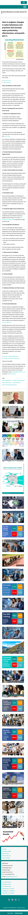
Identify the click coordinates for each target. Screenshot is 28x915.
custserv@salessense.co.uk (18, 372)
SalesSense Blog (6, 884)
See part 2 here (7, 82)
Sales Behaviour (17, 382)
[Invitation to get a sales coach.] (13, 589)
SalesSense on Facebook (8, 890)
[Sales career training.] (13, 662)
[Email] (19, 900)
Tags (3, 378)
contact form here (11, 374)
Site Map (4, 849)
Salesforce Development (19, 380)
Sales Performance (6, 382)
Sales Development (7, 380)
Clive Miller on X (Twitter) (8, 893)
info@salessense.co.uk (11, 876)
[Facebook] (9, 900)
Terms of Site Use (6, 855)
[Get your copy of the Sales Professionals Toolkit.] (13, 478)
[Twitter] (12, 900)
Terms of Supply (6, 858)
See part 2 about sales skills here (11, 358)
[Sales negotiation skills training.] (13, 792)
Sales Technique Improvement (9, 385)
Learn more (7, 136)
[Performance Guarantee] (13, 836)
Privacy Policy (5, 853)
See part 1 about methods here (10, 356)
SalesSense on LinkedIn (8, 888)
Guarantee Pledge (6, 851)
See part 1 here (7, 80)
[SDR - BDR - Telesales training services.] (13, 618)
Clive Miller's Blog (6, 886)
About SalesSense (6, 882)
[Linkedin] (15, 900)
